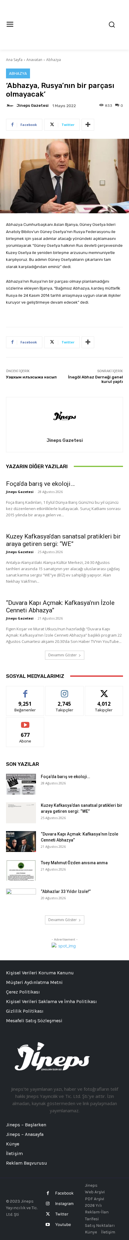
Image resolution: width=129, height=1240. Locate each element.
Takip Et (64, 690)
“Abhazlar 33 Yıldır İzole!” (66, 891)
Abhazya (53, 59)
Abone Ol (25, 721)
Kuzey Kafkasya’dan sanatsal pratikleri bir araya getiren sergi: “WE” (63, 540)
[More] (88, 125)
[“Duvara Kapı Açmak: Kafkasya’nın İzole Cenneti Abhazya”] (21, 841)
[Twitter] (48, 1214)
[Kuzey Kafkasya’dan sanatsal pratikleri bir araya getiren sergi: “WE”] (21, 812)
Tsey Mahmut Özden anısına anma (74, 862)
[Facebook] (48, 1193)
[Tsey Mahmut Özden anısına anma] (21, 870)
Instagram (64, 1203)
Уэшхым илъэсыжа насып (31, 377)
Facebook (64, 1193)
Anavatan (34, 59)
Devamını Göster (62, 655)
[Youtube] (48, 1224)
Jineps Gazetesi (32, 105)
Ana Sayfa (14, 59)
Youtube (63, 1224)
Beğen (25, 690)
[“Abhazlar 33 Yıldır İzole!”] (21, 898)
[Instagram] (48, 1203)
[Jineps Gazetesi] (11, 105)
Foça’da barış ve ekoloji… (40, 483)
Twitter (61, 1214)
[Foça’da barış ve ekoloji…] (21, 784)
